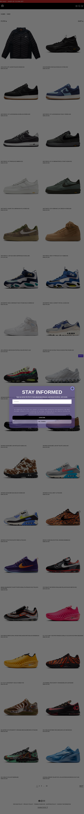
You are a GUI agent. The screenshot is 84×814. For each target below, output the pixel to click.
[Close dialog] (72, 388)
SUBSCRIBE (42, 417)
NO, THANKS (42, 421)
